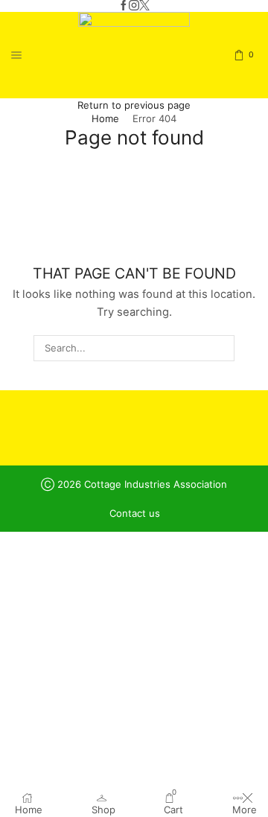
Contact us (134, 513)
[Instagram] (134, 6)
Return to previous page (134, 105)
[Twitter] (144, 6)
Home (105, 118)
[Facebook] (123, 6)
